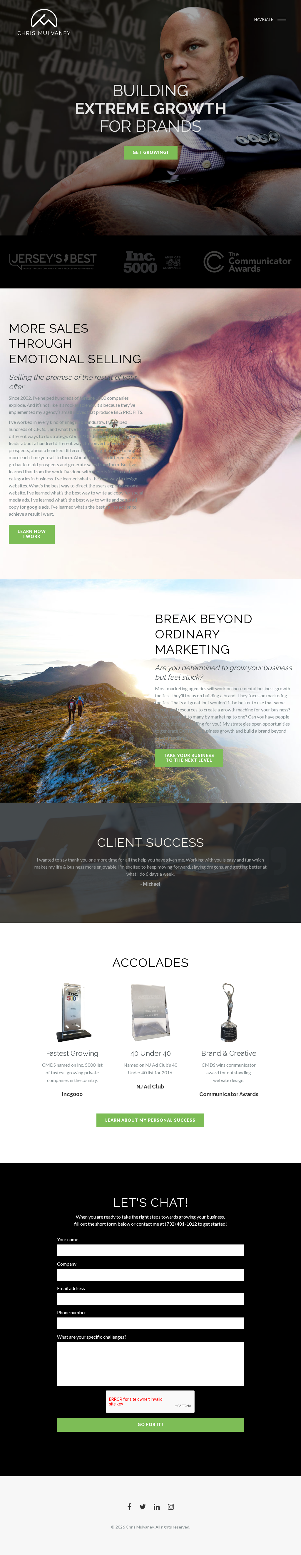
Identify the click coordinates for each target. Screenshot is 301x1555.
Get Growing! (151, 152)
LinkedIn (157, 1507)
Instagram (171, 1507)
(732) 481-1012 (181, 1224)
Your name (67, 1239)
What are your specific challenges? (91, 1337)
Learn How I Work (32, 534)
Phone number (71, 1312)
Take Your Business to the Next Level (189, 758)
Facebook (129, 1507)
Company (66, 1264)
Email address (71, 1288)
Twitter (142, 1507)
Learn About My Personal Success (150, 1120)
